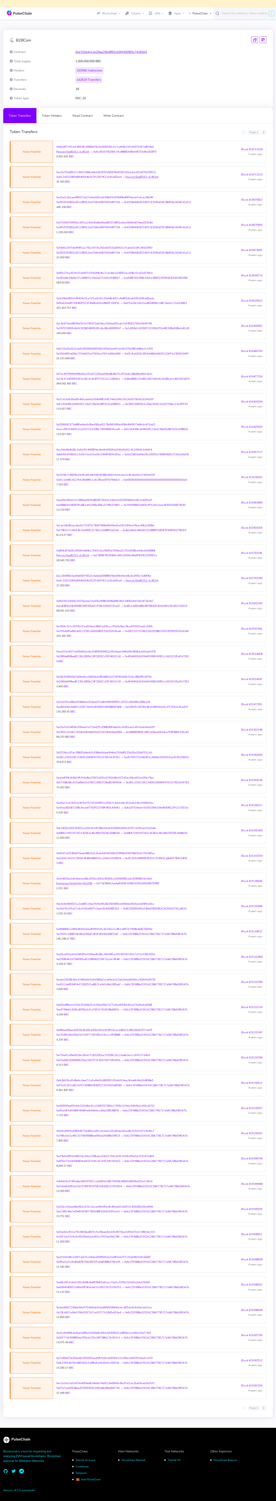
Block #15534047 (251, 679)
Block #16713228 (251, 149)
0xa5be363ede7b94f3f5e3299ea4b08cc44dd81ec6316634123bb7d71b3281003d (105, 954)
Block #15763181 (251, 553)
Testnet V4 (174, 1460)
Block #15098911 (251, 1234)
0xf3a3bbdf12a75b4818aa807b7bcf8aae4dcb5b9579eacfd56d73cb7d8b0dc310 (105, 1232)
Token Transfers (20, 116)
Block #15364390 (251, 755)
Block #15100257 (251, 1108)
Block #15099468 (251, 1184)
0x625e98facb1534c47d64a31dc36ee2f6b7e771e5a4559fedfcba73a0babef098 (104, 1005)
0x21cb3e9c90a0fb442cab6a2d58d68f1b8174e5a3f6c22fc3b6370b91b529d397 (105, 399)
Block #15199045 (251, 881)
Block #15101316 (251, 1007)
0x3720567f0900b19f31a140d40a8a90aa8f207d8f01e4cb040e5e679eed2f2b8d (104, 222)
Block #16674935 (251, 250)
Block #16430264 (251, 401)
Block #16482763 (251, 351)
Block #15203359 (251, 856)
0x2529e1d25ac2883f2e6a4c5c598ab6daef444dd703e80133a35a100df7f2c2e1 (104, 752)
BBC (71, 156)
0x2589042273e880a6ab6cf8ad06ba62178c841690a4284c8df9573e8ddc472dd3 (105, 424)
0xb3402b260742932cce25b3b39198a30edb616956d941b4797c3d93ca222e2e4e (106, 828)
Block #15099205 (251, 1209)
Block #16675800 (251, 225)
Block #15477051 (251, 704)
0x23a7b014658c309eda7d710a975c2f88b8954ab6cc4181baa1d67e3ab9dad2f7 (105, 727)
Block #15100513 (251, 1083)
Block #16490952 (251, 326)
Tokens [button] (136, 13)
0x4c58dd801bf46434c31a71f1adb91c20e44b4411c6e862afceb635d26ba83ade (105, 298)
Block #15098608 (251, 1259)
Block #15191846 (251, 906)
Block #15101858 (251, 957)
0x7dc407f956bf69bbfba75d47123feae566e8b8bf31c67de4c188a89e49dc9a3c (104, 374)
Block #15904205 (251, 528)
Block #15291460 (251, 830)
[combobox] (248, 13)
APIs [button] (157, 13)
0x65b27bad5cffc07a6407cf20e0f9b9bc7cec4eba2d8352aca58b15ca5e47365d (104, 273)
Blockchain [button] (109, 13)
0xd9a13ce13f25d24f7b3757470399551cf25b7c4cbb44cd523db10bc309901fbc (105, 803)
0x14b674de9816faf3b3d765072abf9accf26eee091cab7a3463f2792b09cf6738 (104, 323)
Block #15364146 (251, 780)
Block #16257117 (251, 452)
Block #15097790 (251, 1335)
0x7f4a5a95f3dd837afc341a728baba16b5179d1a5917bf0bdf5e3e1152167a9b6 (105, 1156)
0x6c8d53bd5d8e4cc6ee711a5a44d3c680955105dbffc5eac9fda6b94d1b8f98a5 (104, 1080)
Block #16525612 (251, 300)
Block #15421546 (251, 729)
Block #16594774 (251, 275)
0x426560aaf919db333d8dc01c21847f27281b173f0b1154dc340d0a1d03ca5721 (105, 1106)
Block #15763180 (251, 578)
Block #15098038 (251, 1310)
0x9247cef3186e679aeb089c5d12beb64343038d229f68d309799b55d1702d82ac (105, 853)
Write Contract (113, 116)
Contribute (82, 1466)
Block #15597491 (251, 628)
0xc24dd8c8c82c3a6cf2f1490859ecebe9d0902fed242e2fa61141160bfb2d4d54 (104, 449)
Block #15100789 (251, 1057)
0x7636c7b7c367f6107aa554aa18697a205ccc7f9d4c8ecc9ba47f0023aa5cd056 (104, 626)
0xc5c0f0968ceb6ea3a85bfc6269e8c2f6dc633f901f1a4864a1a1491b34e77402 (103, 1333)
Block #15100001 (251, 1133)
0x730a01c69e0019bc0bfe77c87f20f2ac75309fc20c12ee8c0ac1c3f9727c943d (103, 1055)
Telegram (81, 1473)
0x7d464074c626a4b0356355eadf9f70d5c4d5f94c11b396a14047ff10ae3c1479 (104, 1358)
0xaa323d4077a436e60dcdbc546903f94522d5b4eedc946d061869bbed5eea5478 (105, 651)
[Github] (5, 1471)
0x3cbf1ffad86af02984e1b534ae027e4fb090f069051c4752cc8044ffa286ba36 (103, 702)
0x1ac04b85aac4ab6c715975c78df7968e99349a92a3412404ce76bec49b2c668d (105, 525)
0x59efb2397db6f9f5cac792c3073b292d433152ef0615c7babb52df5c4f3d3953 (104, 247)
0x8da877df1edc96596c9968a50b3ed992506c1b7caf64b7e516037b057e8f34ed (105, 147)
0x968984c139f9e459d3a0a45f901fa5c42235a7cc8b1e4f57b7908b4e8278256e (104, 929)
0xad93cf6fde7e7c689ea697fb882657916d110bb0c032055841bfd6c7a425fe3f (104, 500)
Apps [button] (177, 13)
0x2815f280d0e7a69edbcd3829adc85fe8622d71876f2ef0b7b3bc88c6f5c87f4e (104, 676)
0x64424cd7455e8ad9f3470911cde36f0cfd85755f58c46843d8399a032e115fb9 (104, 1181)
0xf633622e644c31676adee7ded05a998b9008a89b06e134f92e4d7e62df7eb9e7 (104, 601)
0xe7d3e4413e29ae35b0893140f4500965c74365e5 (111, 52)
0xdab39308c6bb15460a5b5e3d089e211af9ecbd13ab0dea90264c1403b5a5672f (105, 979)
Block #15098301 (251, 1284)
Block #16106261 (251, 477)
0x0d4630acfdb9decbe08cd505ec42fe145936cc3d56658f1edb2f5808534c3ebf (104, 878)
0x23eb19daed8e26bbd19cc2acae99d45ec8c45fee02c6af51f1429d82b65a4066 (104, 1206)
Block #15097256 (251, 1385)
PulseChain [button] (200, 13)
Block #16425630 (251, 427)
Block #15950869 (251, 502)
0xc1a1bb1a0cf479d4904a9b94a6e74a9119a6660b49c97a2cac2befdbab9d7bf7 (105, 1383)
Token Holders (52, 116)
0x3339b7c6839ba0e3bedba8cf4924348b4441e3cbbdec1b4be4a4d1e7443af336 (105, 475)
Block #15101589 (251, 982)
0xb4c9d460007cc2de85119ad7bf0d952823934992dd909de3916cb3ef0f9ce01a (105, 904)
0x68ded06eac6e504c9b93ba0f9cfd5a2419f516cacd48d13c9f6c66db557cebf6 (104, 1030)
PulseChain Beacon (225, 1460)
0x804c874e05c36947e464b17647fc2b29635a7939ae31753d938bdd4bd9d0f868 (105, 550)
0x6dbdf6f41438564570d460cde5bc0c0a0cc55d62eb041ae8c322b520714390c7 (105, 1131)
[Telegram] (21, 1471)
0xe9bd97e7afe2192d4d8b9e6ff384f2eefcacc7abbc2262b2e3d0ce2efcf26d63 (103, 1282)
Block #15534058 (251, 654)
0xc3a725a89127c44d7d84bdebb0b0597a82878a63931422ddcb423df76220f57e (106, 172)
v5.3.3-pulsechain (24, 1490)
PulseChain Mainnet (133, 1460)
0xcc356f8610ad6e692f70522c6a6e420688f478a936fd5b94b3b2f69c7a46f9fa (103, 576)
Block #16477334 (251, 376)
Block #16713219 (251, 174)
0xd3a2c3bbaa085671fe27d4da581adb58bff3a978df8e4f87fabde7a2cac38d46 (104, 197)
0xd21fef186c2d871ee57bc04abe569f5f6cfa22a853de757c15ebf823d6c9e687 (103, 1257)
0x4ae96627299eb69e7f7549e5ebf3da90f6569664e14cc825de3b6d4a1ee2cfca (104, 1307)
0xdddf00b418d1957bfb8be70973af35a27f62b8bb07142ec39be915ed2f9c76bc (105, 777)
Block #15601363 (251, 603)
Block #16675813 (251, 199)
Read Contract (83, 116)
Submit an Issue (85, 1460)
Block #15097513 (251, 1360)
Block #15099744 (251, 1158)
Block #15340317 (251, 805)
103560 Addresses (89, 70)
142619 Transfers (89, 80)
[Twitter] (13, 1471)
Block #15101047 (251, 1032)
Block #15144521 (251, 931)
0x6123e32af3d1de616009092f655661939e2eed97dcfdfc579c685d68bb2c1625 (104, 348)
